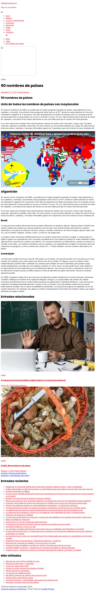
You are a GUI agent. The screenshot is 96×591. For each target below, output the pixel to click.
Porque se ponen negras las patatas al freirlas (25, 568)
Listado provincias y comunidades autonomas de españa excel (32, 580)
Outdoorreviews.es (9, 3)
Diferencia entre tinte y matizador (20, 563)
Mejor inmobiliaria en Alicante (18, 519)
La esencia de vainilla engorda (18, 573)
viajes (3, 79)
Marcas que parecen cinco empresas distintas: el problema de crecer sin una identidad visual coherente (48, 501)
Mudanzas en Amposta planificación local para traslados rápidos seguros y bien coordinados (44, 486)
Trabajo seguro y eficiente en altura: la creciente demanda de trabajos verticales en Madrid (43, 550)
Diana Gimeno (23, 92)
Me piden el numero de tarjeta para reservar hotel (26, 575)
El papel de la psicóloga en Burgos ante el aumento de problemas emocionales (38, 524)
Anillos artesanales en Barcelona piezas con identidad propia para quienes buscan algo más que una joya (49, 489)
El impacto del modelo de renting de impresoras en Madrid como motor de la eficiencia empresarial (46, 503)
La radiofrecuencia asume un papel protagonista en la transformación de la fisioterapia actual (44, 510)
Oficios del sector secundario (18, 570)
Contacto (9, 32)
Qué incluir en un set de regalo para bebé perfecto (26, 522)
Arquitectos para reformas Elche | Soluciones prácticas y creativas (33, 540)
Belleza (9, 18)
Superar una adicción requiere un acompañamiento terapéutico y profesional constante (42, 505)
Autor (8, 30)
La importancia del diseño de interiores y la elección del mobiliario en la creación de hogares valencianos (49, 517)
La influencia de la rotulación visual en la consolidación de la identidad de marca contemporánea (45, 512)
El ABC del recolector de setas (15, 465)
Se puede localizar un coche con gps (21, 526)
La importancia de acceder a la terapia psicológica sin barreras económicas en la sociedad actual (46, 508)
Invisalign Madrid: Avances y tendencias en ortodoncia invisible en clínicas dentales (40, 547)
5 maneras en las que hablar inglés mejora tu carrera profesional (33, 380)
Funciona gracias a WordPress (14, 589)
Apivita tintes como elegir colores (19, 577)
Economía (10, 23)
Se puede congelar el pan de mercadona (22, 582)
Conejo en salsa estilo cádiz (17, 566)
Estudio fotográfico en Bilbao (18, 491)
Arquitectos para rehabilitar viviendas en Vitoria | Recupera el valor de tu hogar (38, 545)
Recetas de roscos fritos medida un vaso (23, 561)
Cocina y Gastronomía (15, 20)
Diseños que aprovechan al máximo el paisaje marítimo (28, 498)
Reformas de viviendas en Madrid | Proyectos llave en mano (31, 543)
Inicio (8, 16)
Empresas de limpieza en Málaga (19, 515)
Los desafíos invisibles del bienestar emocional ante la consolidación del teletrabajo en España (45, 529)
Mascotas (10, 25)
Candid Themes (47, 589)
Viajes (8, 27)
